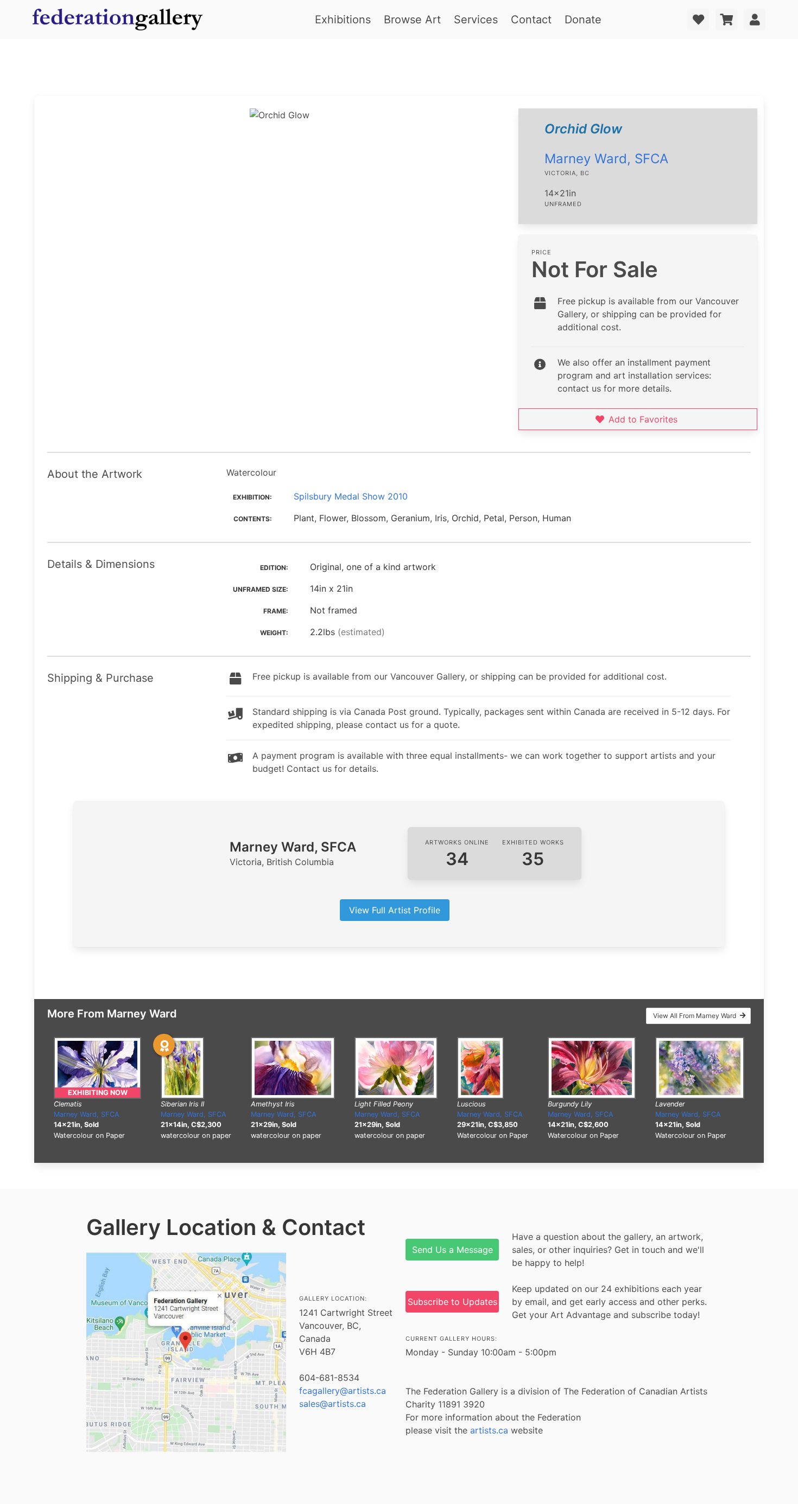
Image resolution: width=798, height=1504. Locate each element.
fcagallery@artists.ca (342, 1390)
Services (476, 19)
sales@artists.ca (332, 1403)
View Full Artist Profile (394, 910)
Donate (583, 19)
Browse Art (412, 19)
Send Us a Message (452, 1249)
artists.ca (489, 1430)
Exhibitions (343, 19)
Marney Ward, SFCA (606, 159)
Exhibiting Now (98, 1093)
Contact (531, 19)
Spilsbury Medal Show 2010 (351, 496)
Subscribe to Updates (452, 1301)
